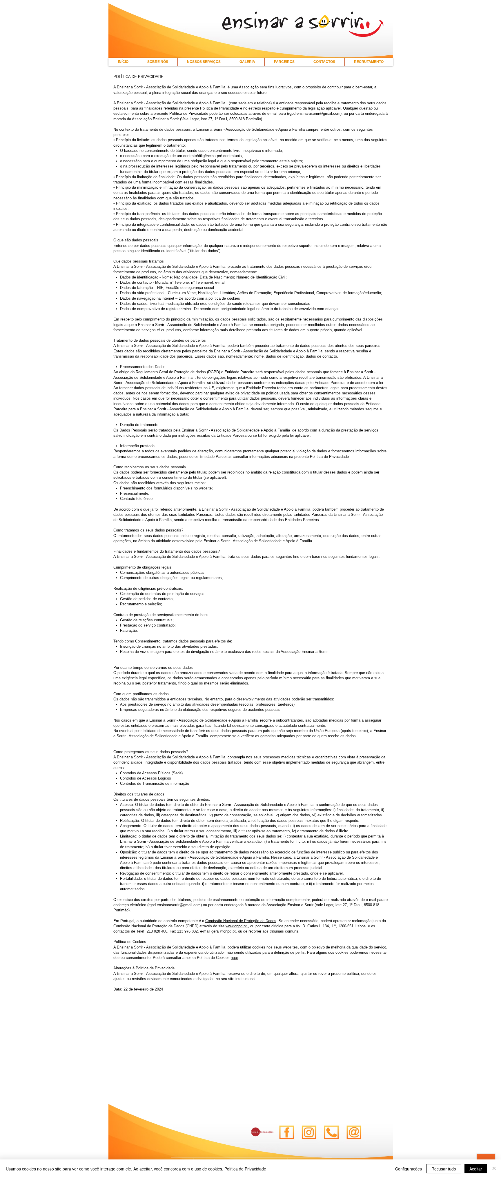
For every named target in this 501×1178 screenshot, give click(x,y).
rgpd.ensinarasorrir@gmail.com (314, 113)
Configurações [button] (408, 1169)
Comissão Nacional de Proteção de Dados (240, 921)
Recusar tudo (443, 1169)
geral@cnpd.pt (223, 931)
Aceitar (475, 1169)
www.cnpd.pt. (237, 926)
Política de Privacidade (245, 1169)
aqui (234, 957)
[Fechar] (494, 1168)
